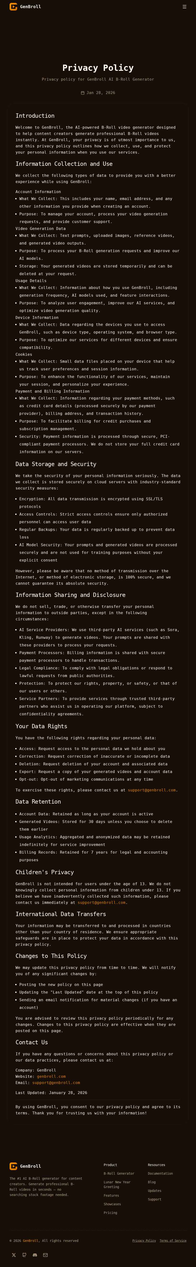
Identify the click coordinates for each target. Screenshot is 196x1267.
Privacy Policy (144, 1240)
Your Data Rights (41, 726)
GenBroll (30, 1241)
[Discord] (35, 1255)
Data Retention (38, 801)
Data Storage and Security (56, 464)
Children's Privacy (45, 872)
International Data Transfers (61, 914)
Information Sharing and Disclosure (70, 595)
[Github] (24, 1255)
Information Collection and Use (64, 164)
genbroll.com (51, 1076)
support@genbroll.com (152, 790)
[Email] (45, 1255)
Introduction (35, 115)
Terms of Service (173, 1240)
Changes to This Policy (51, 956)
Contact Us (32, 1042)
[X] (14, 1255)
